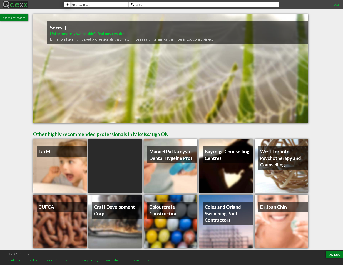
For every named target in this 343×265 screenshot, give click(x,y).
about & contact (58, 260)
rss (148, 260)
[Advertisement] (115, 166)
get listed (113, 260)
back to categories (14, 17)
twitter (33, 260)
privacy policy (88, 260)
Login (337, 4)
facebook (14, 260)
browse (133, 260)
